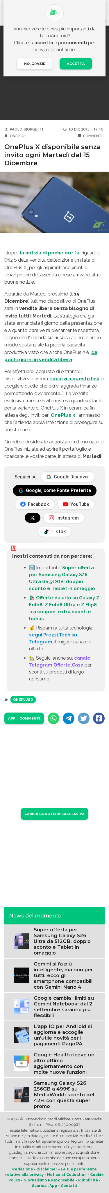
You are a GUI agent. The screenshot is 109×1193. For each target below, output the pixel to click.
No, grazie (34, 64)
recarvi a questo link (74, 378)
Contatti (69, 1185)
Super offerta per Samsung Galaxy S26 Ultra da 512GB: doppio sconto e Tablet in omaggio (62, 941)
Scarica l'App (44, 1185)
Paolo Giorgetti (26, 129)
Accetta (76, 64)
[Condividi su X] (84, 718)
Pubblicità (88, 1180)
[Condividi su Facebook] (99, 718)
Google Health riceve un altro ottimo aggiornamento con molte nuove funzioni (64, 1063)
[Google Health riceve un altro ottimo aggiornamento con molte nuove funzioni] (21, 1063)
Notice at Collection (67, 1174)
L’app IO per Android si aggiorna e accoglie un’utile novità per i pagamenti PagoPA (63, 1035)
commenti (92, 136)
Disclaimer (47, 1169)
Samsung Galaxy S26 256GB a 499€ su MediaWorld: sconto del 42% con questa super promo (64, 1094)
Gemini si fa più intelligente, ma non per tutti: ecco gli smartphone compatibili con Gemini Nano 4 (63, 975)
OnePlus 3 (63, 415)
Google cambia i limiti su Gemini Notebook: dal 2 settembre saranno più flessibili (64, 1006)
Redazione (22, 1169)
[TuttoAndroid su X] (32, 518)
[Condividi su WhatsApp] (53, 718)
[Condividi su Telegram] (68, 718)
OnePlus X (23, 700)
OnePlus (18, 136)
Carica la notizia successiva (54, 814)
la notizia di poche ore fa (49, 253)
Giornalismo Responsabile (49, 1180)
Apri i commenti (24, 718)
